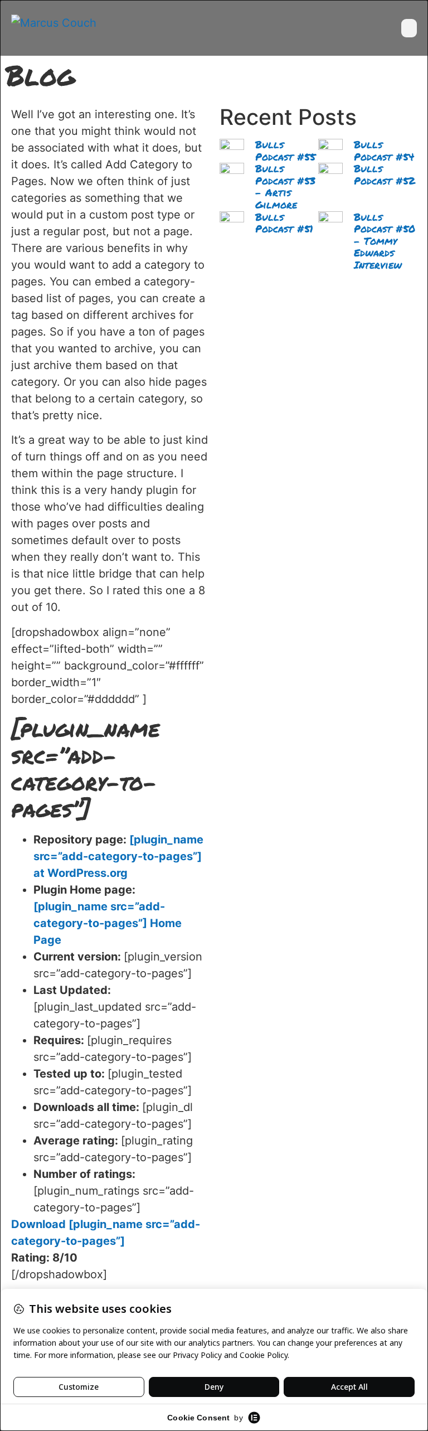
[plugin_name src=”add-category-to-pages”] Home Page (107, 923)
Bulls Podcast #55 (285, 150)
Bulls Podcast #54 (384, 150)
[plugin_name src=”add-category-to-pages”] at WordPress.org (118, 856)
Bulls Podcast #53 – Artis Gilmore (285, 186)
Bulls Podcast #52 (384, 174)
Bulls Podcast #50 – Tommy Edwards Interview (384, 241)
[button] (409, 28)
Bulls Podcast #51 (284, 223)
